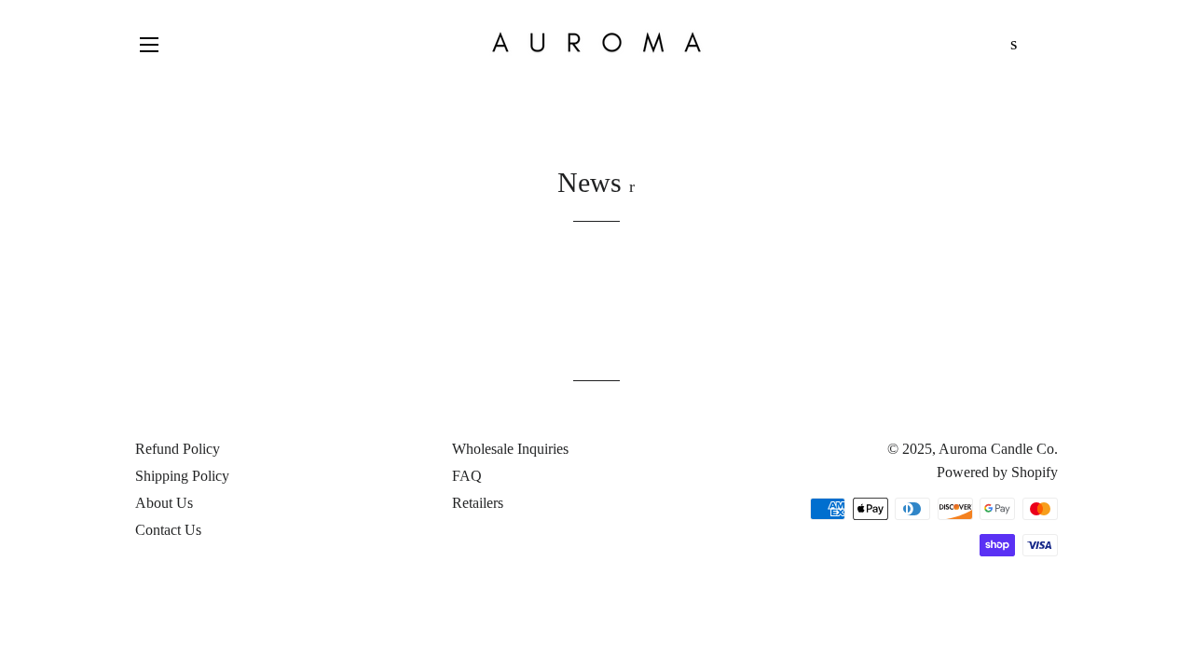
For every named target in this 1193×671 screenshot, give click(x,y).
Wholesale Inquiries (510, 449)
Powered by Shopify (997, 472)
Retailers (477, 503)
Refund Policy (177, 449)
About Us (164, 503)
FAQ (467, 476)
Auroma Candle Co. (998, 449)
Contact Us (168, 530)
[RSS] (632, 186)
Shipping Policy (182, 476)
